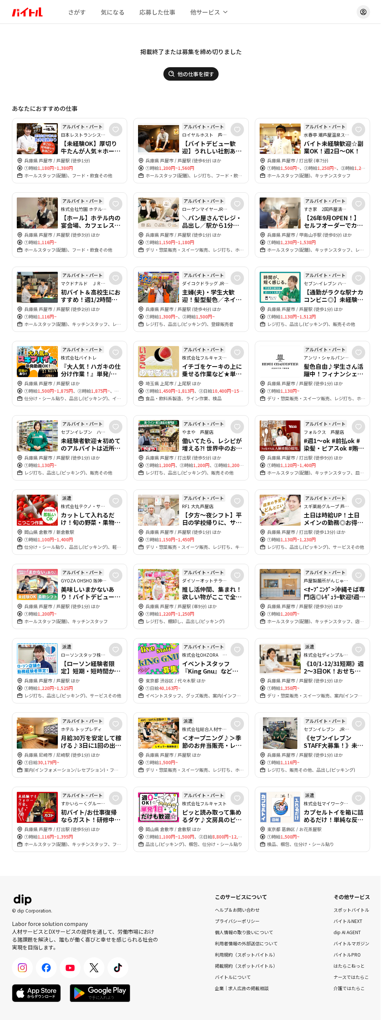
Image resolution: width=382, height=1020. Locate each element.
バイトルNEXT (348, 921)
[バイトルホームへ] (27, 11)
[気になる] (115, 129)
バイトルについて (233, 977)
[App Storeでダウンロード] (36, 993)
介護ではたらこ (349, 988)
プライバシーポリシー (237, 921)
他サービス (205, 11)
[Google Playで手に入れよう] (100, 993)
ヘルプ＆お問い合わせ (237, 910)
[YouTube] (70, 967)
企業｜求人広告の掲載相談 (242, 988)
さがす (77, 11)
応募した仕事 (157, 11)
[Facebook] (46, 967)
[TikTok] (117, 967)
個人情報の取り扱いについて (244, 932)
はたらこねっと (349, 966)
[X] (94, 967)
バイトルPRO (347, 954)
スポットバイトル (351, 910)
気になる (113, 11)
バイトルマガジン (351, 943)
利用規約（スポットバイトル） (246, 954)
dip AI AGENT (347, 932)
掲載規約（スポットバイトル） (246, 966)
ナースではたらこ (351, 977)
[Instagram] (22, 967)
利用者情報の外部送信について (246, 943)
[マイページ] (363, 12)
